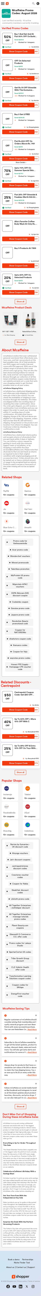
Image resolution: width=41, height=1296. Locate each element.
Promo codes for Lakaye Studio (20, 944)
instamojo (7, 794)
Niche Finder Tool (22, 1263)
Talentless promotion (20, 569)
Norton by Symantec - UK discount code (20, 845)
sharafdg (7, 831)
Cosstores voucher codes (20, 876)
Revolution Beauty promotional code (20, 622)
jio (4, 509)
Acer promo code (20, 550)
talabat (27, 794)
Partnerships (27, 1260)
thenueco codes (20, 645)
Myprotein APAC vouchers (20, 585)
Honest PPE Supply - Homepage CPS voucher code (20, 666)
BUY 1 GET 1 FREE (8, 331)
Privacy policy (22, 1281)
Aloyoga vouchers (20, 853)
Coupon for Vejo (20, 652)
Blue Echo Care (10, 527)
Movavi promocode (20, 563)
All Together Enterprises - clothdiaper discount (20, 906)
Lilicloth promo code (20, 899)
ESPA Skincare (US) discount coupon (20, 594)
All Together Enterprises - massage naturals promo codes (20, 916)
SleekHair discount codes (20, 891)
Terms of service (34, 1281)
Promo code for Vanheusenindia (20, 542)
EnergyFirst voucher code (20, 995)
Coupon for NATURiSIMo (20, 631)
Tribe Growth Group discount (20, 959)
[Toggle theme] (38, 3)
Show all (20, 302)
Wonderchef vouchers (20, 556)
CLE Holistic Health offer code (20, 968)
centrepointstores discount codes (20, 867)
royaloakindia (9, 813)
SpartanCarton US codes (20, 952)
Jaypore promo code (20, 615)
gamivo (27, 491)
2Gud (26, 813)
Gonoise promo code (20, 608)
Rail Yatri (28, 509)
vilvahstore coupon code (20, 639)
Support (31, 1267)
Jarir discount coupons (20, 860)
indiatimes (29, 831)
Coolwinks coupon (20, 602)
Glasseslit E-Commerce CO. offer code (20, 935)
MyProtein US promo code (20, 576)
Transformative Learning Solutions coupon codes (20, 977)
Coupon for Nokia (20, 884)
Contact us (21, 1267)
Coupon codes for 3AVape (20, 986)
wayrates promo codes (20, 658)
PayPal (6, 491)
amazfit (27, 527)
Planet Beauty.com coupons (20, 926)
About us (10, 1267)
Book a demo (13, 1260)
